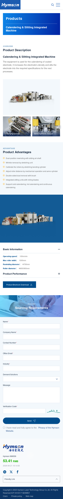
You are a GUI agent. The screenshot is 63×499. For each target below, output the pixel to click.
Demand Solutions (10, 374)
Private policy (16, 496)
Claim (5, 496)
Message (6, 385)
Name (5, 321)
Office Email (8, 353)
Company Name (10, 332)
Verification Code (10, 406)
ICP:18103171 (17, 493)
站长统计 (26, 493)
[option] (31, 97)
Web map (29, 496)
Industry (6, 363)
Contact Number (10, 342)
